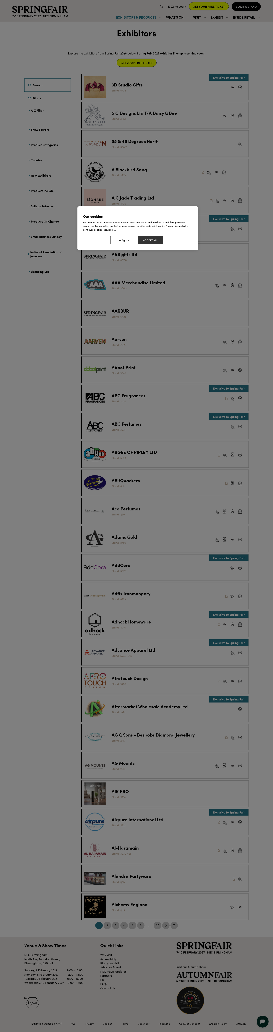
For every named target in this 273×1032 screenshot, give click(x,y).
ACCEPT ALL (150, 240)
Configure (123, 240)
